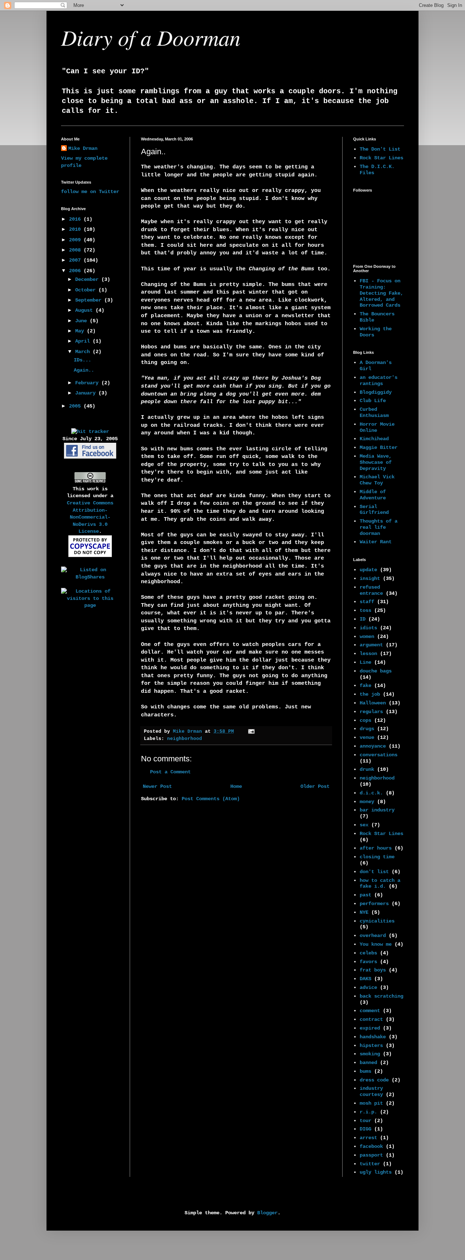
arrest (368, 1138)
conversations (378, 755)
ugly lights (376, 1172)
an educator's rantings (378, 380)
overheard (373, 935)
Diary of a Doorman (150, 37)
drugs (367, 729)
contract (371, 1019)
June (82, 321)
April (84, 341)
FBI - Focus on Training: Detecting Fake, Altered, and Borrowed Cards (381, 293)
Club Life (373, 401)
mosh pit (371, 1103)
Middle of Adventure (373, 495)
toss (365, 610)
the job (370, 694)
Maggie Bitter (378, 447)
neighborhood (184, 738)
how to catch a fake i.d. (380, 883)
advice (368, 987)
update (368, 570)
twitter (370, 1164)
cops (365, 720)
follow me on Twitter (90, 192)
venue (367, 737)
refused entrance (371, 590)
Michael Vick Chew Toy (377, 480)
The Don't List (380, 149)
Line (365, 662)
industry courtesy (371, 1091)
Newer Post (157, 786)
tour (365, 1121)
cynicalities (377, 921)
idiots (368, 628)
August (85, 310)
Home (236, 786)
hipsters (371, 1045)
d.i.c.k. (371, 793)
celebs (368, 953)
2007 (76, 260)
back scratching (381, 996)
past (365, 895)
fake (365, 685)
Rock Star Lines (381, 158)
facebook (371, 1146)
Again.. (84, 370)
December (88, 279)
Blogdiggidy (376, 392)
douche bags (376, 671)
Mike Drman (82, 148)
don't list (374, 872)
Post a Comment (170, 772)
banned (368, 1062)
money (367, 802)
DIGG (365, 1129)
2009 (76, 240)
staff (367, 602)
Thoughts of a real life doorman (378, 527)
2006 (76, 271)
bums (365, 1071)
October (86, 290)
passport (371, 1155)
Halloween (373, 703)
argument (371, 645)
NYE (364, 912)
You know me (376, 944)
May (81, 331)
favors (368, 962)
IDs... (82, 360)
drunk (367, 769)
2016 (76, 219)
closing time (377, 857)
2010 (76, 229)
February (88, 383)
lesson (368, 653)
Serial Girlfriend (374, 510)
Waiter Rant (376, 542)
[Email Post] (252, 731)
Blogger (267, 1213)
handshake (373, 1037)
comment (370, 1011)
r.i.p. (368, 1112)
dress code (374, 1080)
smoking (370, 1054)
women (367, 636)
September (89, 300)
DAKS (365, 979)
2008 (76, 250)
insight (370, 578)
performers (374, 904)
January (86, 393)
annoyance (373, 746)
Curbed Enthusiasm (374, 412)
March (84, 352)
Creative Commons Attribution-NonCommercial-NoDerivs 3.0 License (90, 517)
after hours (376, 848)
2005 (76, 406)
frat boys (373, 970)
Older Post (314, 786)
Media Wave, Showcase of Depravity (376, 462)
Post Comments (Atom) (211, 799)
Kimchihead (374, 439)
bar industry (377, 810)
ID (362, 619)
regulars (371, 712)
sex (364, 825)
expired (370, 1028)
